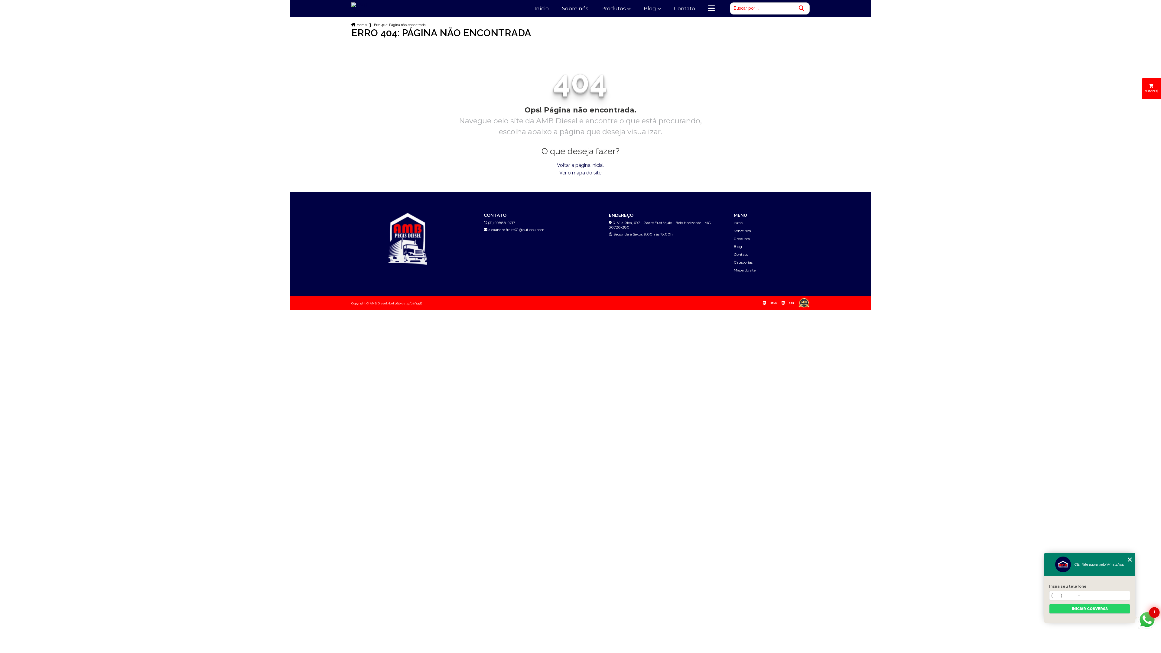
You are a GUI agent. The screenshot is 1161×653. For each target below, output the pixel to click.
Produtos (613, 8)
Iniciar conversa (1090, 609)
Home (362, 25)
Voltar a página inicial (580, 165)
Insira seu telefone (1068, 586)
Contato (684, 8)
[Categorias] (711, 8)
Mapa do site (745, 270)
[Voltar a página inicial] (366, 8)
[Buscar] (801, 9)
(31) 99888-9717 (501, 222)
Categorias (743, 262)
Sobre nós (575, 8)
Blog (650, 8)
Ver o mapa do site (580, 173)
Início (542, 8)
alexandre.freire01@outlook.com (516, 229)
